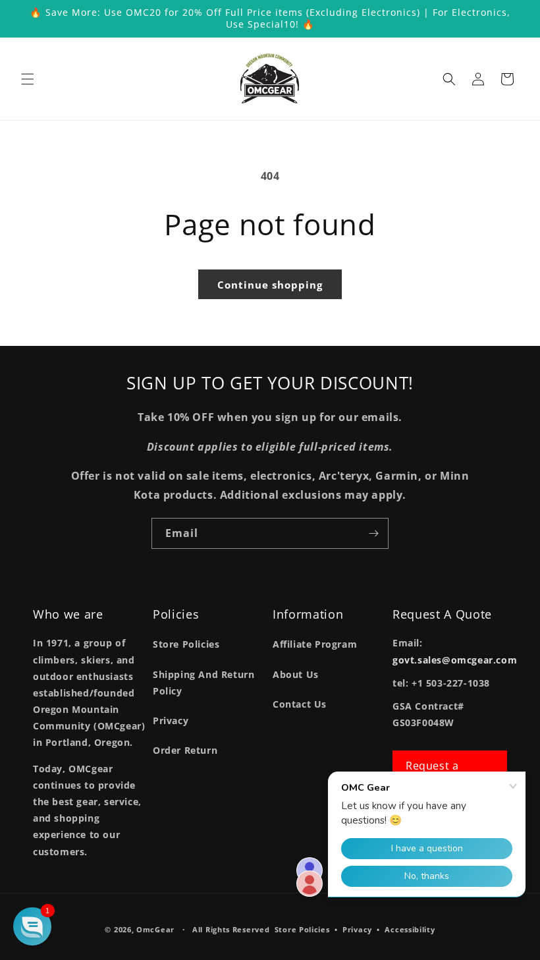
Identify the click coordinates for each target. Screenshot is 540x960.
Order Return (185, 750)
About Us (296, 674)
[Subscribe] (373, 533)
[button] (27, 79)
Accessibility (410, 929)
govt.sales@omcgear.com (454, 660)
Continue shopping (270, 284)
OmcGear (155, 929)
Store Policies (186, 644)
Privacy (170, 720)
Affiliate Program (315, 644)
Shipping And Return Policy (203, 682)
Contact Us (300, 704)
